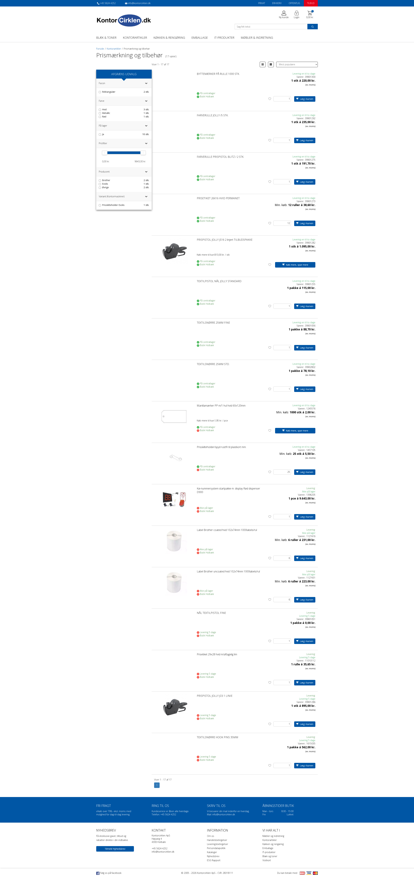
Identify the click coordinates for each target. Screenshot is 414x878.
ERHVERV (207, 406)
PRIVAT (169, 406)
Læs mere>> (222, 451)
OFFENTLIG (244, 406)
